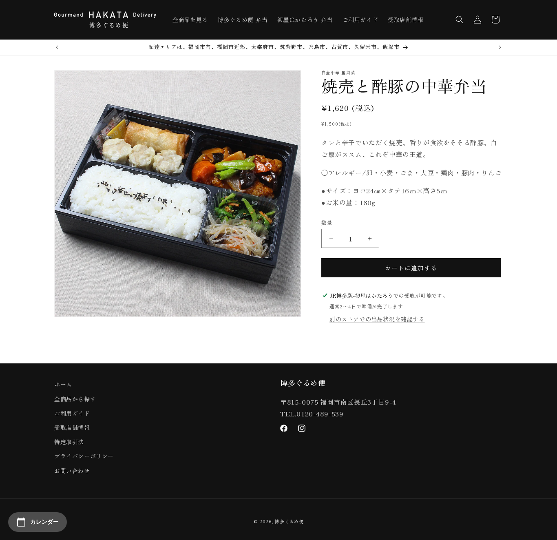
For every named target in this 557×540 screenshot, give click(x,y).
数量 (326, 222)
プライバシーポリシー (84, 456)
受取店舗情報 (72, 427)
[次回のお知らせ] (500, 47)
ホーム (63, 384)
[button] (460, 20)
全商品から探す (75, 399)
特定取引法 (69, 442)
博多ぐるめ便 (289, 521)
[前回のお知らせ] (57, 47)
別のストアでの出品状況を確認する (377, 319)
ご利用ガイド (72, 413)
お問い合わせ (72, 471)
